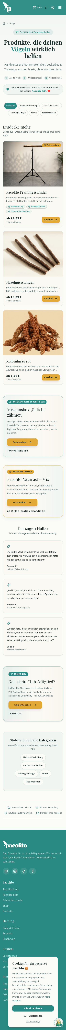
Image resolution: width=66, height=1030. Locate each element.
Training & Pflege (18, 112)
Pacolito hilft (10, 895)
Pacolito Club (10, 889)
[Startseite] (4, 23)
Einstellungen (35, 1016)
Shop (12, 23)
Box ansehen (19, 442)
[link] (33, 184)
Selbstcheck (10, 956)
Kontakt (8, 911)
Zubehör (8, 933)
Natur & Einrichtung (28, 105)
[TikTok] (23, 871)
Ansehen (48, 219)
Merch (34, 112)
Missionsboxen (49, 112)
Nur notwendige (33, 1021)
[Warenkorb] (46, 7)
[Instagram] (15, 871)
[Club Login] (53, 7)
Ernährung (9, 939)
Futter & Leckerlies (51, 105)
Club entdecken (22, 705)
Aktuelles (10, 105)
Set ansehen (19, 502)
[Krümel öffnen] (58, 1022)
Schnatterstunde (12, 900)
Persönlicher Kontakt (51, 813)
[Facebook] (32, 871)
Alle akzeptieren (33, 1008)
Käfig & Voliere (11, 928)
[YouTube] (6, 871)
